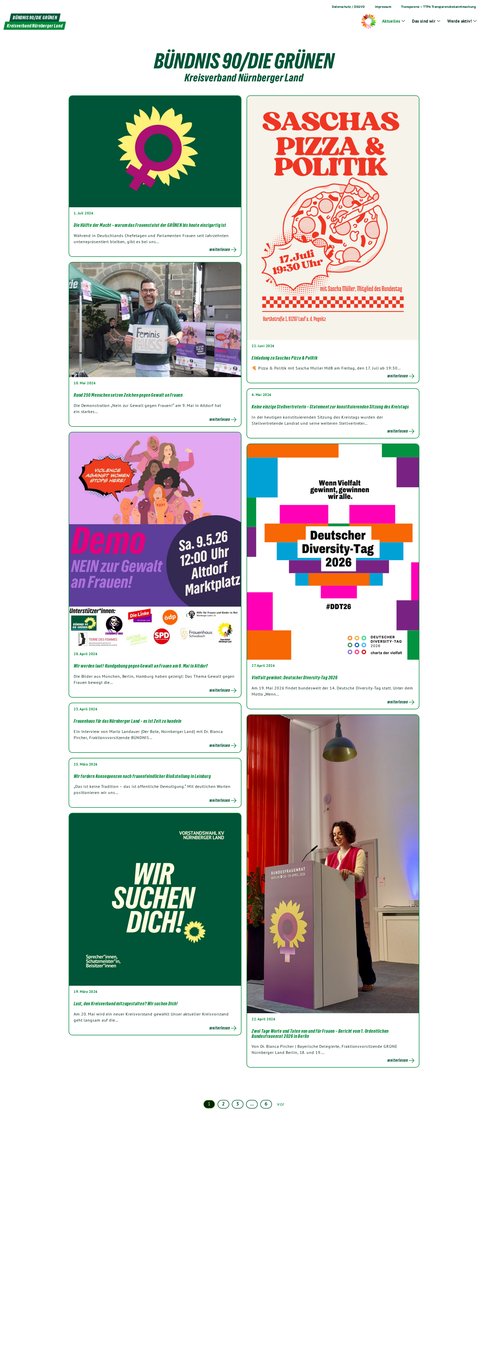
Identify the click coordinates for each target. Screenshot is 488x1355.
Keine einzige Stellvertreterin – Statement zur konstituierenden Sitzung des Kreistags (330, 406)
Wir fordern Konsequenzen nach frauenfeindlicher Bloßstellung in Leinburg (142, 776)
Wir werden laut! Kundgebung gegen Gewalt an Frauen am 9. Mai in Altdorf (141, 666)
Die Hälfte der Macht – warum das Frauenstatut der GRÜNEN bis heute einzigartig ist (150, 225)
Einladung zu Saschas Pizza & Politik (285, 358)
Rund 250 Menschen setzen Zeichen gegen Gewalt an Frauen (128, 395)
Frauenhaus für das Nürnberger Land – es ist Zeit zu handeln (127, 721)
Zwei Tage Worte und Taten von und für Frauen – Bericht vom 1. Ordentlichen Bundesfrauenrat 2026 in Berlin (320, 1033)
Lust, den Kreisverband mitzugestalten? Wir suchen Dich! (126, 1003)
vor (281, 1104)
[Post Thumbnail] (155, 151)
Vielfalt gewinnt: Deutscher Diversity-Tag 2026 (295, 677)
